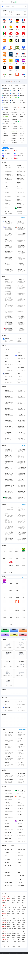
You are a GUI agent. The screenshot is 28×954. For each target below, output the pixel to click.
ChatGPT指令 (10, 931)
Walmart (21, 652)
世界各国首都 (10, 918)
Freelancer (19, 907)
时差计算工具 (5, 907)
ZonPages (24, 896)
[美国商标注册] (3, 724)
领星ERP (9, 900)
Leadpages (9, 896)
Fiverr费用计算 (20, 931)
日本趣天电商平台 (22, 643)
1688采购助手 (25, 911)
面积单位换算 (20, 933)
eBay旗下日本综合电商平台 (22, 645)
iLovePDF (4, 911)
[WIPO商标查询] (6, 718)
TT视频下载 (24, 922)
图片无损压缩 (15, 913)
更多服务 (24, 445)
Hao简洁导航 (10, 909)
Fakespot (14, 939)
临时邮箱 (4, 924)
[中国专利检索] (24, 724)
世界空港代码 (10, 937)
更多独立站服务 (22, 729)
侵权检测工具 (15, 931)
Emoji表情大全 (15, 911)
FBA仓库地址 (25, 933)
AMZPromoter (20, 920)
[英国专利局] (14, 721)
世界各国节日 (20, 918)
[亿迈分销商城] (6, 693)
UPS (14, 944)
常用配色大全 (15, 935)
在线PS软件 (9, 915)
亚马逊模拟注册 (5, 898)
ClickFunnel (14, 896)
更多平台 (24, 577)
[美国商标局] (3, 718)
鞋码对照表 (4, 937)
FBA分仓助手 (20, 900)
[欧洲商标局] (10, 718)
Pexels (19, 915)
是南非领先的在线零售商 (9, 682)
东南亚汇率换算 (15, 933)
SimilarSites (19, 905)
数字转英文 (24, 924)
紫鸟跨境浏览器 (15, 900)
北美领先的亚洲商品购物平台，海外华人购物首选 (9, 673)
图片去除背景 (20, 939)
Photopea (9, 941)
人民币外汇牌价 (10, 926)
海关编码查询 (20, 909)
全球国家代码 (25, 918)
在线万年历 (24, 928)
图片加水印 (4, 915)
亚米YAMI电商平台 (9, 671)
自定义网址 (5, 148)
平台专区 (10, 647)
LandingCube (20, 896)
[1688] (3, 693)
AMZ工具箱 (19, 911)
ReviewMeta (9, 902)
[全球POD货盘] (17, 693)
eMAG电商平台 (9, 643)
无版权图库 (9, 913)
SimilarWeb (14, 905)
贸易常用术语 (25, 935)
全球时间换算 (20, 924)
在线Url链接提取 (20, 937)
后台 (6, 63)
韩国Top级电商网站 (22, 673)
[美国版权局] (17, 724)
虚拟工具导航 (20, 946)
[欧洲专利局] (10, 721)
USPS (9, 944)
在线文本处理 (15, 909)
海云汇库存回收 (5, 902)
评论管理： (9, 898)
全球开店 (24, 639)
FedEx (24, 944)
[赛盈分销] (8, 693)
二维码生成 (14, 924)
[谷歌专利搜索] (21, 721)
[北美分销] (20, 693)
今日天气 (19, 928)
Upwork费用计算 (5, 933)
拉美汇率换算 (10, 933)
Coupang (21, 671)
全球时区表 (9, 920)
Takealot (8, 680)
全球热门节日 (20, 926)
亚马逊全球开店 (22, 661)
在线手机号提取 (15, 937)
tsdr (12, 56)
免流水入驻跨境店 (9, 664)
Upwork (14, 907)
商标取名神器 (15, 922)
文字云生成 (24, 900)
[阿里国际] (22, 693)
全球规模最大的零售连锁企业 (22, 654)
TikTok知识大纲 (5, 941)
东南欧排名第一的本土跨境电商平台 (9, 645)
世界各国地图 (10, 922)
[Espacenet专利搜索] (24, 721)
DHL (19, 944)
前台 (3, 63)
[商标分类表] (24, 718)
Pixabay (24, 915)
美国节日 (24, 926)
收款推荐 (24, 504)
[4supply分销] (11, 693)
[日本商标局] (17, 718)
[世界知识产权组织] (14, 724)
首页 (9, 56)
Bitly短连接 (9, 939)
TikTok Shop (9, 661)
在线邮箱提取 (25, 937)
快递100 (19, 941)
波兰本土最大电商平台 (9, 654)
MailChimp (9, 905)
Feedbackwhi (25, 898)
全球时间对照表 (15, 918)
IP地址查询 (19, 922)
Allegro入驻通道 (9, 652)
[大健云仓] (14, 693)
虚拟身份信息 (15, 902)
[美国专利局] (3, 721)
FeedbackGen (20, 898)
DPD (9, 946)
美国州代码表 (10, 935)
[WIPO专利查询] (6, 721)
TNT (4, 946)
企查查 (14, 941)
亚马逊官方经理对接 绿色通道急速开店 (22, 664)
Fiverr (9, 907)
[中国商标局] (21, 724)
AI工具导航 (14, 946)
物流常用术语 (20, 935)
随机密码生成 (10, 924)
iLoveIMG (14, 915)
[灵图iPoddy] (25, 693)
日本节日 (9, 928)
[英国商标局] (14, 718)
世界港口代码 (15, 920)
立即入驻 (5, 647)
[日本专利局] (17, 721)
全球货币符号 (5, 920)
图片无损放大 (25, 913)
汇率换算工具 (15, 926)
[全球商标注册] (6, 724)
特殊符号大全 (10, 911)
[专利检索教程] (21, 718)
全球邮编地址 (15, 898)
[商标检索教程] (10, 724)
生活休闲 (12, 148)
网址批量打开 (25, 909)
